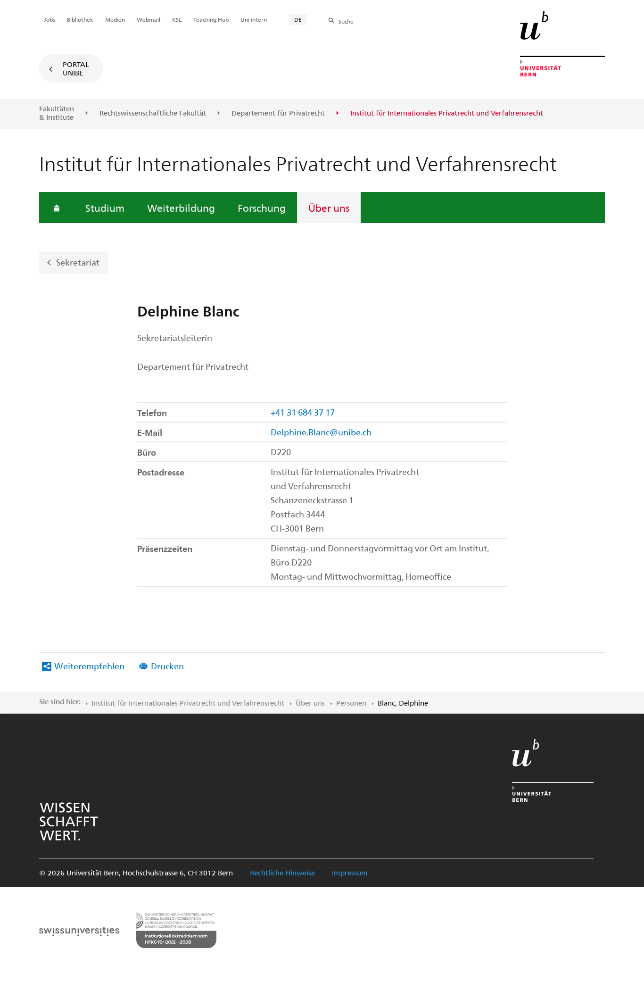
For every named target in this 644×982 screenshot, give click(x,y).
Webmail (148, 19)
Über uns (328, 207)
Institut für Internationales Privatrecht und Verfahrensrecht (187, 702)
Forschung (262, 207)
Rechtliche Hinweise (282, 872)
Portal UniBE (76, 68)
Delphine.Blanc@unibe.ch (321, 432)
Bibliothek (80, 19)
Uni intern (253, 19)
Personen (351, 702)
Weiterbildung (181, 207)
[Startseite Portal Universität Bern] (562, 43)
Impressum (350, 872)
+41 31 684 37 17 (303, 412)
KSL (177, 19)
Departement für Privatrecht (278, 113)
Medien (115, 19)
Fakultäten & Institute (56, 113)
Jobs (49, 19)
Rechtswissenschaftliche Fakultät (152, 113)
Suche (346, 21)
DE (298, 19)
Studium (104, 207)
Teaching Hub (211, 19)
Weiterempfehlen (89, 666)
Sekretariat (77, 262)
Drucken (167, 666)
